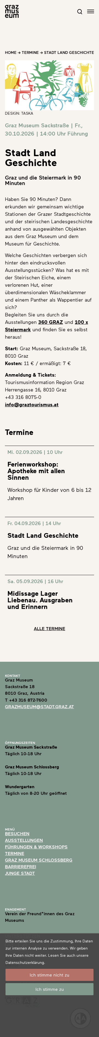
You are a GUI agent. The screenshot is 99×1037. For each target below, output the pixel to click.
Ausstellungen (24, 840)
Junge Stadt (20, 873)
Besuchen (17, 833)
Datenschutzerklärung (25, 962)
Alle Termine (49, 628)
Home (10, 52)
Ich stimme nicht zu (49, 974)
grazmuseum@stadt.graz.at (39, 706)
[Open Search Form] (79, 11)
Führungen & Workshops (36, 846)
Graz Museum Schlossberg (38, 859)
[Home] (12, 11)
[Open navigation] (90, 11)
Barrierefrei (20, 866)
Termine (30, 52)
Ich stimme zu (49, 989)
